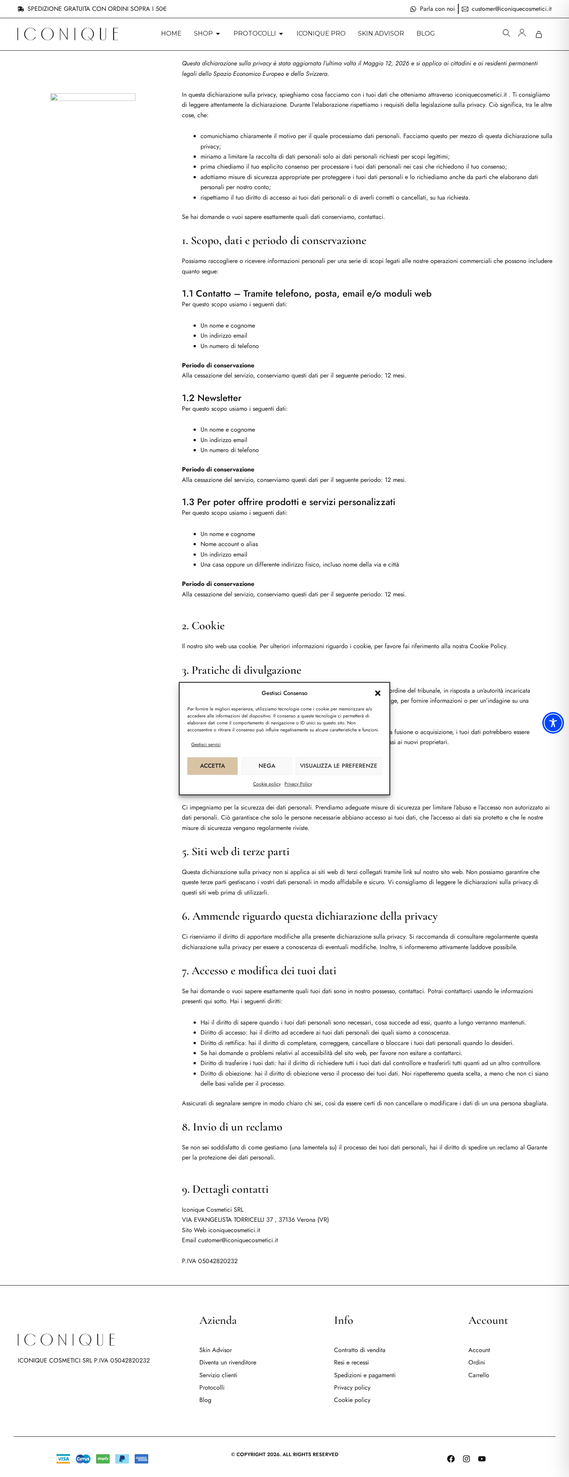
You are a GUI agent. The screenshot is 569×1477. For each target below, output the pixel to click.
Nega (267, 766)
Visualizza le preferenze (338, 766)
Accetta (212, 766)
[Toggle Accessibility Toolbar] (553, 723)
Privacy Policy (298, 783)
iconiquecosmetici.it (481, 94)
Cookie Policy (488, 646)
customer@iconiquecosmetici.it (238, 1240)
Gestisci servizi (206, 744)
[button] (378, 693)
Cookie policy (267, 783)
